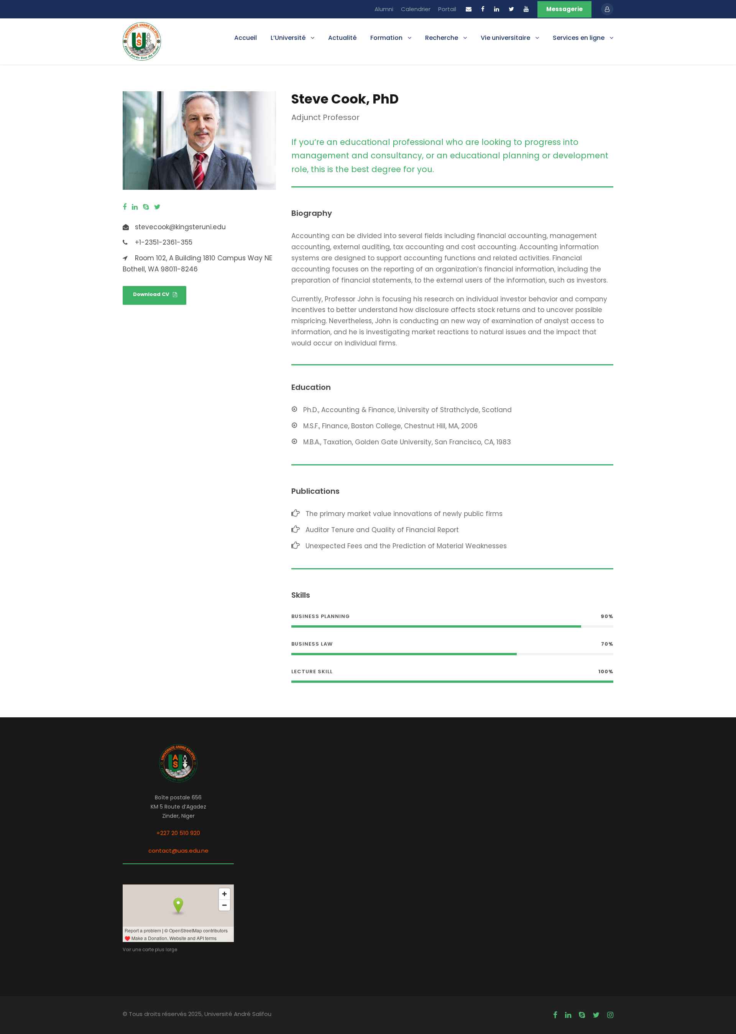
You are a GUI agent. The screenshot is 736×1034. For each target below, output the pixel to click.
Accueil (245, 37)
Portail (447, 9)
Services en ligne (579, 37)
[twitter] (511, 9)
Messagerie (564, 9)
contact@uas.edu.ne (178, 851)
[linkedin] (496, 9)
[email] (469, 9)
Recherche (441, 37)
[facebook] (483, 9)
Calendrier (415, 9)
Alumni (384, 9)
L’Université (288, 37)
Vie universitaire (505, 37)
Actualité (342, 37)
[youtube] (526, 9)
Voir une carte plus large (150, 950)
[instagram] (610, 1015)
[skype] (146, 207)
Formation (386, 37)
